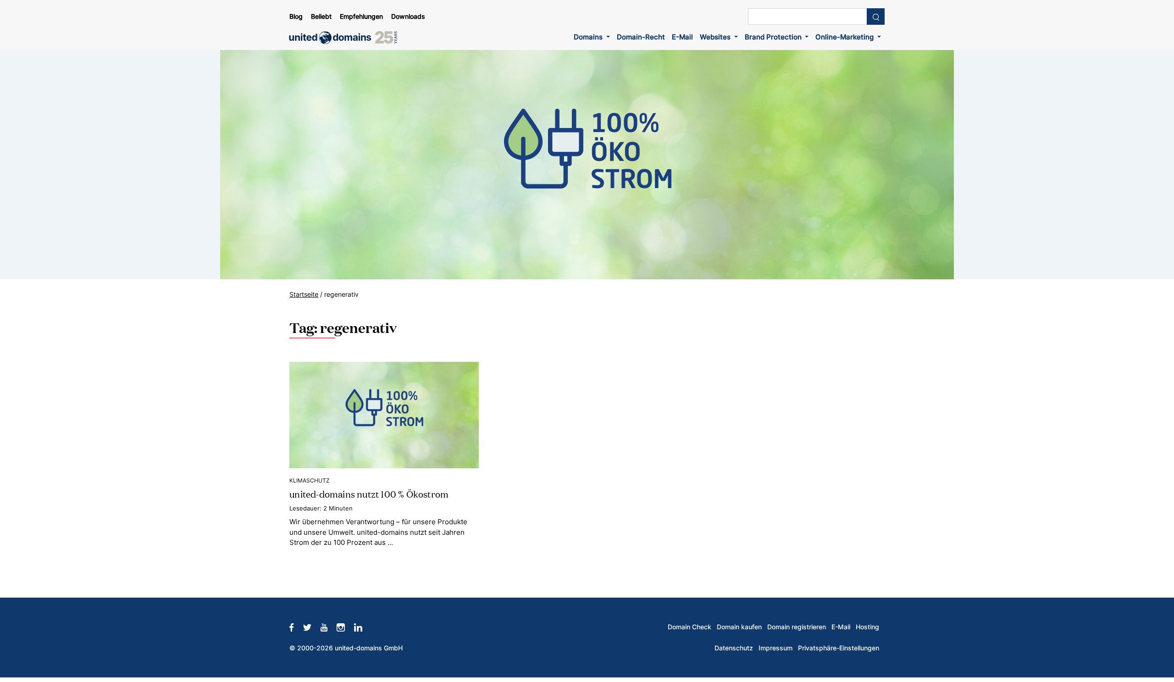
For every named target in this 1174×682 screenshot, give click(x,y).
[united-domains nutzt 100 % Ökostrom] (384, 414)
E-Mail (682, 37)
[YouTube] (329, 627)
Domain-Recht (641, 37)
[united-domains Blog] (346, 37)
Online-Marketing (845, 37)
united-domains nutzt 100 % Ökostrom (369, 493)
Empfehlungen (361, 16)
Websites (716, 37)
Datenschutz (733, 648)
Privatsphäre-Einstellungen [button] (838, 648)
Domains (589, 37)
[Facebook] (296, 627)
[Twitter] (312, 627)
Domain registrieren (796, 627)
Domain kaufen (739, 627)
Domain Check (689, 627)
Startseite (303, 294)
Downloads (408, 16)
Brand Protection (774, 37)
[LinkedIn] (362, 627)
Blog (296, 16)
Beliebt (321, 16)
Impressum (775, 648)
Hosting (867, 627)
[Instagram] (345, 627)
